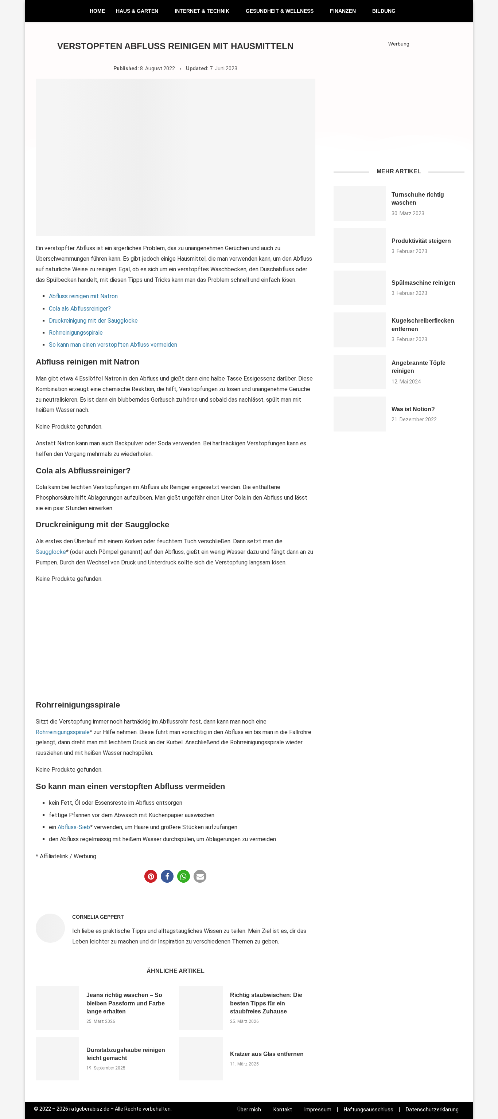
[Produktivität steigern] (360, 245)
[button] (150, 876)
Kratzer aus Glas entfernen (267, 1054)
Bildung (384, 11)
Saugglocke (51, 551)
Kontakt (282, 1109)
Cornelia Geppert (98, 917)
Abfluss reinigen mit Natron (83, 296)
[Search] (458, 11)
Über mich (249, 1109)
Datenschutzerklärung (432, 1109)
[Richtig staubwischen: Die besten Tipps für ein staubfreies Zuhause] (200, 1007)
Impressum (317, 1109)
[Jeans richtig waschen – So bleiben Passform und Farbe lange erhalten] (57, 1007)
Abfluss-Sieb (74, 827)
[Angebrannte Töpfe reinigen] (360, 372)
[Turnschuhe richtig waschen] (360, 203)
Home (97, 11)
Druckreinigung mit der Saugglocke (93, 320)
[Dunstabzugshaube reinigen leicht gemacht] (57, 1058)
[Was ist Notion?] (360, 414)
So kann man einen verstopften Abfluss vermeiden (113, 344)
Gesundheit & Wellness (280, 11)
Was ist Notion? (413, 409)
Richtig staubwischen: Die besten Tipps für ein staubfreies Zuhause (266, 1003)
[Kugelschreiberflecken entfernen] (360, 329)
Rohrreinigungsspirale (76, 332)
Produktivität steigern (421, 241)
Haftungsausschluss (368, 1109)
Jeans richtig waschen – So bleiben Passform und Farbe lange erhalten (125, 1003)
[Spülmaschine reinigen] (360, 288)
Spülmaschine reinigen (423, 283)
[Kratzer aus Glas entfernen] (200, 1058)
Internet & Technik (202, 11)
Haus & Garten (137, 11)
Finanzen (343, 11)
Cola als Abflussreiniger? (80, 308)
